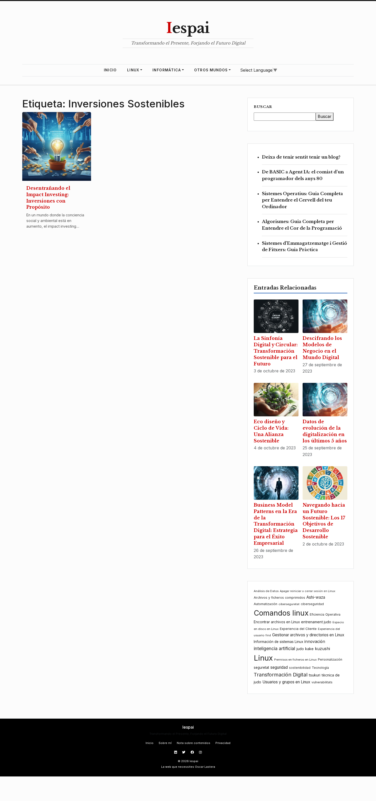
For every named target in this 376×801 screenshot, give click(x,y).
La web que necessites (177, 767)
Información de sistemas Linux (278, 642)
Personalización (330, 659)
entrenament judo (316, 622)
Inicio (110, 70)
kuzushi (322, 648)
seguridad (279, 667)
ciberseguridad (312, 604)
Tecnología (320, 668)
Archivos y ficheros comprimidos (279, 597)
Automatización (265, 604)
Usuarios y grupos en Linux (286, 682)
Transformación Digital (280, 675)
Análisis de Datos (266, 591)
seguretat (261, 667)
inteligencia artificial (274, 648)
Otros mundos (211, 70)
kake (309, 649)
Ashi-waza (315, 597)
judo (300, 649)
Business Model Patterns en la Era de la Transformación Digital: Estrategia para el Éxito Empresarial (276, 524)
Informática (166, 70)
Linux (133, 70)
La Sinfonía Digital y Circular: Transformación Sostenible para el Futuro (276, 351)
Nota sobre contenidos (193, 743)
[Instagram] (200, 752)
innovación (314, 641)
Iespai (188, 28)
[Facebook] (193, 752)
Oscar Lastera (205, 767)
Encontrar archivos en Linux (277, 622)
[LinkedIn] (176, 752)
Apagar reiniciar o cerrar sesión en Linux (307, 591)
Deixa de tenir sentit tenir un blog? (301, 157)
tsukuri (314, 675)
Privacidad (222, 743)
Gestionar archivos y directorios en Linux (308, 634)
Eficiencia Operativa (325, 614)
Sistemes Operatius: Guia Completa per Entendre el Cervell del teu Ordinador (302, 200)
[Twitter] (184, 752)
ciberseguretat (289, 604)
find (268, 635)
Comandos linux (281, 612)
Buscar (263, 107)
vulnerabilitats (322, 682)
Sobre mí (165, 743)
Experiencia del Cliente (298, 629)
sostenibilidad (300, 668)
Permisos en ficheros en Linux (295, 659)
